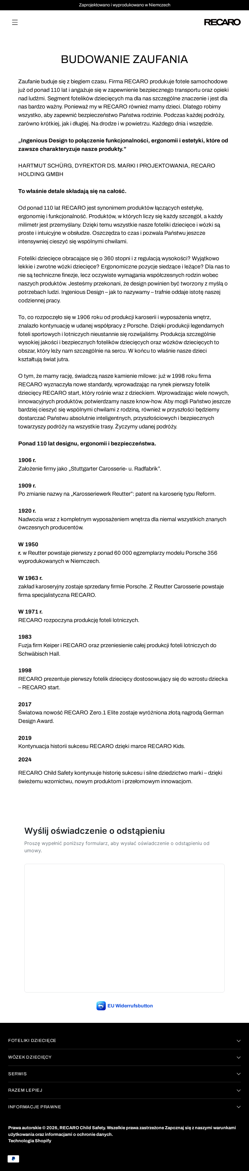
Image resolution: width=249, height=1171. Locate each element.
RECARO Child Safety (82, 1127)
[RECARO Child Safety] (222, 22)
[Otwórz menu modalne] (15, 22)
